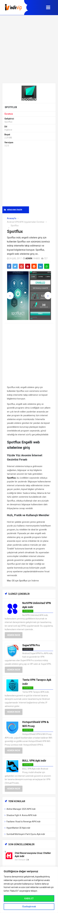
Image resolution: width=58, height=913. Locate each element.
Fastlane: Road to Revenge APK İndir (24, 821)
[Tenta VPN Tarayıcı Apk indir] (12, 685)
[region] (29, 889)
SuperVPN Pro (31, 645)
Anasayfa (11, 218)
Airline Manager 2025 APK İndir (21, 809)
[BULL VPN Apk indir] (12, 766)
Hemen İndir (13, 635)
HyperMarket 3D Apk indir (18, 828)
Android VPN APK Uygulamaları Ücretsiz (25, 222)
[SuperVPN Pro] (12, 650)
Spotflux (15, 231)
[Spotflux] (29, 92)
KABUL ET (29, 898)
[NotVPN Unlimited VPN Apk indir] (12, 608)
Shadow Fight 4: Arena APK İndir (22, 815)
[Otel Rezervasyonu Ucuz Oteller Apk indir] (9, 855)
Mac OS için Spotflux (17, 580)
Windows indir (14, 210)
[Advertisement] (29, 49)
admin (28, 258)
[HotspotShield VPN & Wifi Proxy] (12, 727)
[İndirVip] (13, 7)
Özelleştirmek (29, 906)
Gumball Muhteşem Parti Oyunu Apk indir (26, 834)
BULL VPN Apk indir (34, 760)
